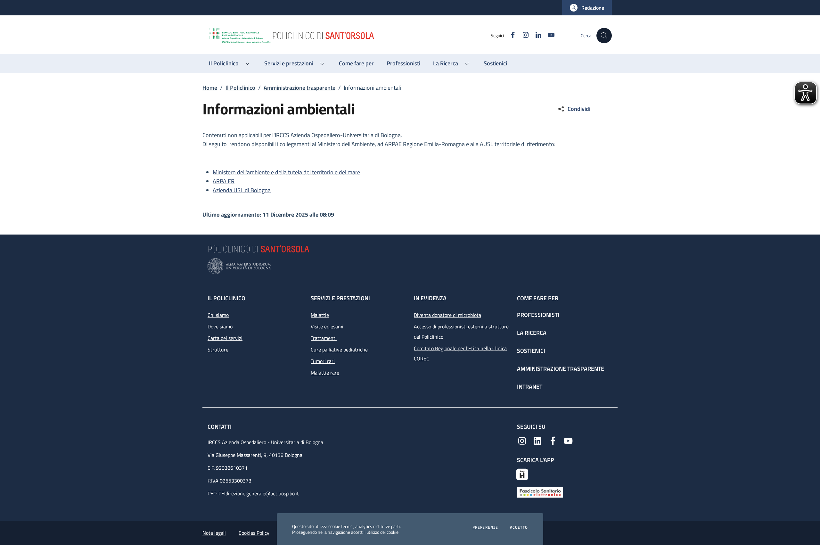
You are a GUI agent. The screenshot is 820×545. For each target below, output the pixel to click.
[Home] (349, 35)
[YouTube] (568, 440)
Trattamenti (324, 338)
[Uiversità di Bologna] (410, 266)
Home (209, 87)
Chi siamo (218, 315)
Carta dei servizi (225, 338)
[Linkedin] (537, 440)
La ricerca (531, 332)
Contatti (220, 426)
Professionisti (538, 314)
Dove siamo (220, 326)
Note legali (214, 533)
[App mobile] (522, 473)
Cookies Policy (254, 533)
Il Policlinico (240, 87)
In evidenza (430, 298)
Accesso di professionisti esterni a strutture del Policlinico (461, 332)
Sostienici (531, 350)
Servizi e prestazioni (340, 298)
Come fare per (537, 298)
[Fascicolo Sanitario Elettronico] (540, 492)
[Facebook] (553, 440)
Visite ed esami (327, 326)
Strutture (218, 349)
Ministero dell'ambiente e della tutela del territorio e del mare (286, 172)
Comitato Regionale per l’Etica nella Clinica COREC (460, 353)
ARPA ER (223, 181)
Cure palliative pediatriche (339, 349)
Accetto (519, 527)
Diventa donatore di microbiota (447, 315)
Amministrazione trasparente (299, 87)
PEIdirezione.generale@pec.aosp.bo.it (258, 493)
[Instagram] (522, 440)
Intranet (529, 386)
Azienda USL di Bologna (242, 190)
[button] (587, 7)
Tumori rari (323, 361)
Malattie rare (325, 372)
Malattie (320, 315)
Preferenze (485, 527)
